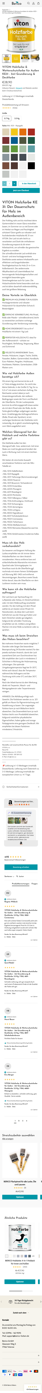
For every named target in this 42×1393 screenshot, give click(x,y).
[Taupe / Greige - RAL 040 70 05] (22, 1256)
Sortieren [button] (8, 876)
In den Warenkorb (29, 183)
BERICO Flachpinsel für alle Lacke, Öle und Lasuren (20, 1183)
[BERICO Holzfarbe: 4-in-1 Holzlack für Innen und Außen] (19, 1237)
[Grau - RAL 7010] (29, 1256)
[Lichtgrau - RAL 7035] (14, 1256)
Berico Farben (12, 1385)
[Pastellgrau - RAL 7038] (18, 1256)
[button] (38, 3)
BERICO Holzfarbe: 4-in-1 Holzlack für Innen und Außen (20, 1262)
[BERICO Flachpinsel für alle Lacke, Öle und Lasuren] (20, 1160)
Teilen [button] (13, 937)
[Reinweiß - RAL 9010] (10, 1256)
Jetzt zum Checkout (21, 190)
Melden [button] (9, 937)
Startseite (5, 10)
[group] (21, 857)
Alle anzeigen (7, 1139)
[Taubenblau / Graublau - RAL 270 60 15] (25, 1256)
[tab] (20, 884)
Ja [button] (4, 937)
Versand (19, 88)
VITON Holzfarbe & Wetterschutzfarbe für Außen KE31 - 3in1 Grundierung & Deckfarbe (19, 12)
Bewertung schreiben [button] (21, 867)
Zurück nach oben (20, 1313)
